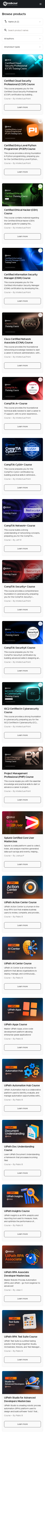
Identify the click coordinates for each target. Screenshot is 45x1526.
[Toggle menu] (40, 4)
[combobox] (22, 21)
